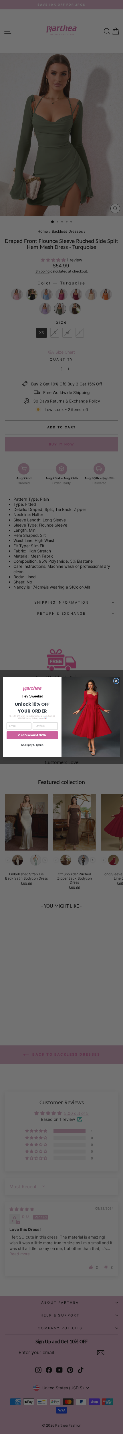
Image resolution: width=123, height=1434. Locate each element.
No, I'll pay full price (32, 745)
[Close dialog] (116, 680)
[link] (32, 688)
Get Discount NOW (32, 735)
